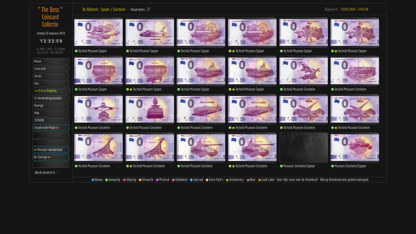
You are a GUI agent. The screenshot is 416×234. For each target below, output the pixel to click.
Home (37, 61)
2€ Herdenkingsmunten (48, 98)
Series (37, 76)
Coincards (40, 68)
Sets (36, 83)
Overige (38, 105)
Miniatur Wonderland (48, 149)
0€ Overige (42, 157)
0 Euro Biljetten (46, 90)
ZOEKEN (39, 120)
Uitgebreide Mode (46, 127)
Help (36, 112)
